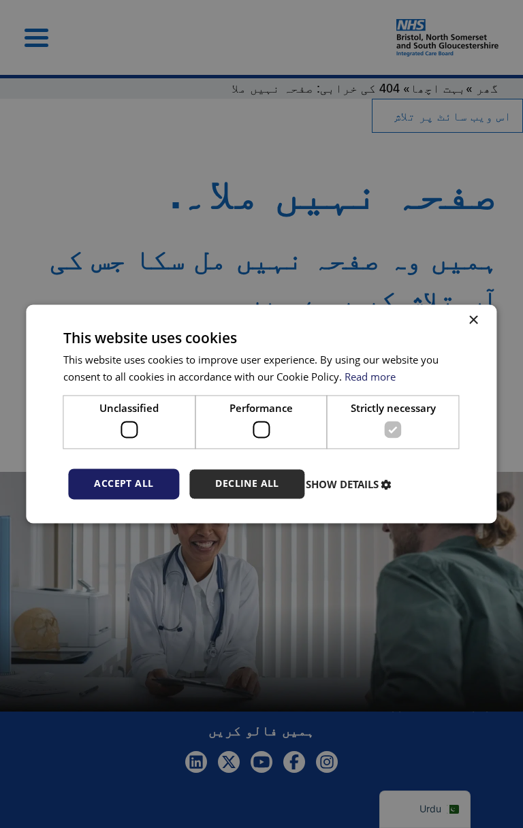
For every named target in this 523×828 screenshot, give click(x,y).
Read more (370, 377)
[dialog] (261, 413)
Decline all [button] (247, 483)
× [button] (475, 320)
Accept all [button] (123, 483)
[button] (350, 484)
